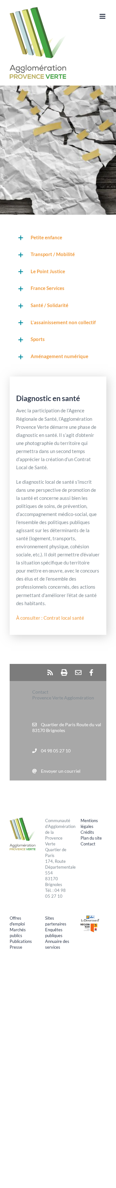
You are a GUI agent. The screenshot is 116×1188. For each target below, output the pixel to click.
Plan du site (91, 838)
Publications (21, 941)
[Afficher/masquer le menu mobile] (103, 16)
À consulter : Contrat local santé (50, 618)
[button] (58, 238)
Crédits (87, 832)
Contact (88, 843)
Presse (16, 947)
